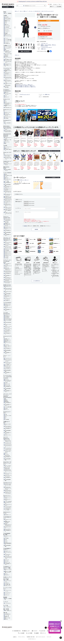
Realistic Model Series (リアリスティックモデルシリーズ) (8, 440)
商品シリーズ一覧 (7, 617)
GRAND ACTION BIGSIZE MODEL (7, 468)
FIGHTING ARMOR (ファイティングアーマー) (8, 427)
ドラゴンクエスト (7, 25)
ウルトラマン (7, 29)
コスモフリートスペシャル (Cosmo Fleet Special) (8, 451)
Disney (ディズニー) (8, 116)
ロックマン (6, 32)
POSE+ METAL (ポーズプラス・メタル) (8, 155)
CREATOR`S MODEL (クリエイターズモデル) (8, 485)
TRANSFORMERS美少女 (8, 323)
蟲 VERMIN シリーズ (8, 514)
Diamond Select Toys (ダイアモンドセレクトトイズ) (8, 557)
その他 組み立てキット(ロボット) (8, 189)
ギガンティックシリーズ (8, 343)
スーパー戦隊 (7, 181)
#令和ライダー (17, 55)
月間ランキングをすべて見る (54, 150)
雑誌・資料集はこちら (8, 610)
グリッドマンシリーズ (8, 146)
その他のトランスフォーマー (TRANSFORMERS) (8, 84)
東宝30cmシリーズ (7, 341)
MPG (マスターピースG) (8, 75)
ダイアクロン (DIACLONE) (7, 87)
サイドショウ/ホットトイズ (8, 553)
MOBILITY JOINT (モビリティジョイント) (8, 200)
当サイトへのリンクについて (40, 636)
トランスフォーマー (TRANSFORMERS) (8, 220)
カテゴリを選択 (5, 6)
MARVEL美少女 (7, 317)
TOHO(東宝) (6, 538)
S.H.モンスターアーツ (8, 63)
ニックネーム (18, 208)
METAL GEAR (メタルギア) (8, 503)
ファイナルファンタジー (8, 36)
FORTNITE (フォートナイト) (8, 308)
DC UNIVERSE (7, 27)
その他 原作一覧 (7, 43)
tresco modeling (48, 44)
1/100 (5, 101)
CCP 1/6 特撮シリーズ (8, 364)
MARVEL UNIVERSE (8, 18)
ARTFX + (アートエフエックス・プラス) (8, 329)
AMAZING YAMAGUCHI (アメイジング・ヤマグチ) (8, 289)
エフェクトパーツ (7, 593)
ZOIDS (6, 22)
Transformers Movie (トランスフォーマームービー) (8, 78)
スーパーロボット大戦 (8, 40)
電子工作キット (7, 574)
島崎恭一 (42, 44)
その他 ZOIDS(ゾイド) (8, 107)
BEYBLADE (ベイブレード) (8, 229)
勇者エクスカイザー (8, 34)
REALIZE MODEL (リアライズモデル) (8, 104)
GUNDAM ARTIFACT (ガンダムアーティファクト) (8, 205)
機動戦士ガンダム (7, 20)
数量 (39, 30)
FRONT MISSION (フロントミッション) (8, 282)
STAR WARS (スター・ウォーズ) (8, 115)
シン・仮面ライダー (46, 94)
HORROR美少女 (7, 316)
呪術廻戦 (6, 33)
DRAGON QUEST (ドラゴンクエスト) (8, 280)
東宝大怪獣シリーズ (8, 340)
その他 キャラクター (8, 585)
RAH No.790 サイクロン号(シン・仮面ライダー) (24, 84)
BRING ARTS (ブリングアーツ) (8, 266)
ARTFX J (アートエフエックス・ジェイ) (8, 327)
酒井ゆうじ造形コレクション (8, 346)
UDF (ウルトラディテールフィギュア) (8, 243)
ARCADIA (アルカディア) (8, 527)
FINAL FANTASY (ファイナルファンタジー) (8, 278)
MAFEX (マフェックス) (8, 248)
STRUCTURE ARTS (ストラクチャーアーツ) (8, 272)
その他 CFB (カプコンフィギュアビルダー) (8, 493)
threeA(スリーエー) (8, 551)
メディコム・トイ (44, 43)
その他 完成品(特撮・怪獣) (8, 185)
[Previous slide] (15, 27)
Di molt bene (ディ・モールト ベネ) (8, 555)
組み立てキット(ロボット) (8, 570)
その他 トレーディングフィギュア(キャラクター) (8, 213)
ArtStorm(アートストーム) (8, 520)
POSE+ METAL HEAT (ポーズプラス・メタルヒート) (8, 158)
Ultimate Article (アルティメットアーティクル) (8, 445)
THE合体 (6, 382)
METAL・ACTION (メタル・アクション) (8, 466)
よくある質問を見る (36, 280)
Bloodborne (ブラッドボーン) (8, 505)
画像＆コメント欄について (24, 179)
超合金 (6, 174)
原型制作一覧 (7, 616)
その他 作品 (6, 118)
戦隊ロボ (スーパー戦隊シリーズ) (8, 140)
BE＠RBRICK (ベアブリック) (8, 241)
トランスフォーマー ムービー (8, 58)
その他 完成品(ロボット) (8, 183)
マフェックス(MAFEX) (8, 46)
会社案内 (14, 636)
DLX (5, 418)
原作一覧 (6, 619)
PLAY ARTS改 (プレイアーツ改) (8, 264)
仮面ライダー (7, 24)
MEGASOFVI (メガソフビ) (8, 287)
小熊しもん (54, 44)
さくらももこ (7, 256)
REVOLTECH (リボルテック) (8, 292)
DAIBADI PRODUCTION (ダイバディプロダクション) (8, 524)
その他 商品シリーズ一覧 (8, 65)
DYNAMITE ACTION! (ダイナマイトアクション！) (8, 470)
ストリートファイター (8, 28)
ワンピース (6, 38)
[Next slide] (35, 27)
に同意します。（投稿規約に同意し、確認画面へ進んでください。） (37, 225)
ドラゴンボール (7, 30)
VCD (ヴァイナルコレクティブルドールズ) (8, 247)
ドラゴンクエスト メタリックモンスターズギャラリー (8, 61)
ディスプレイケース (8, 592)
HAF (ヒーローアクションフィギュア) (8, 474)
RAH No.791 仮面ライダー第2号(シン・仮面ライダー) (25, 85)
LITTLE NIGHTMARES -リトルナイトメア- (8, 507)
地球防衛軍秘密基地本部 (8, 544)
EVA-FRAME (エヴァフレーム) (8, 202)
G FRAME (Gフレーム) (8, 196)
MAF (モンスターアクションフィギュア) (8, 476)
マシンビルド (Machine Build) (7, 455)
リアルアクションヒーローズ (46, 47)
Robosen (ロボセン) (8, 529)
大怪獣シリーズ (7, 338)
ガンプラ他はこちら (8, 606)
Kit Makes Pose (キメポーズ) (8, 138)
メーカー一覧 (7, 615)
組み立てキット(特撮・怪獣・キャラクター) (8, 572)
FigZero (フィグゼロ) (8, 415)
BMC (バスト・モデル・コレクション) (8, 366)
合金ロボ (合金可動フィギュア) (8, 170)
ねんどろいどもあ (7, 385)
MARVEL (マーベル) (8, 112)
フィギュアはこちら (8, 603)
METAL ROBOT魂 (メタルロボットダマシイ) (8, 131)
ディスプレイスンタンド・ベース (8, 591)
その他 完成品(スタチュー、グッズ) (8, 509)
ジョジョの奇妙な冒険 (8, 39)
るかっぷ (6, 453)
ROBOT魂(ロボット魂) (8, 59)
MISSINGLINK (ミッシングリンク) (8, 73)
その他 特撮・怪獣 (7, 584)
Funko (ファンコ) (7, 562)
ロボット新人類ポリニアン (8, 123)
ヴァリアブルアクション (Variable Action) (8, 448)
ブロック (6, 573)
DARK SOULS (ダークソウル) (8, 500)
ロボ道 (6, 414)
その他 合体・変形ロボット (8, 150)
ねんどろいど (7, 379)
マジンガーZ (6, 42)
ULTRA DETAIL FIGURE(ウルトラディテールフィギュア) (8, 51)
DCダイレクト (7, 559)
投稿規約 (25, 225)
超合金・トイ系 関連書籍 (8, 599)
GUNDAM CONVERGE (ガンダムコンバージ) (8, 198)
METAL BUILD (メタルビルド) (8, 129)
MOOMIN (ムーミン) (8, 255)
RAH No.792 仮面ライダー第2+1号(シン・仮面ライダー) (26, 86)
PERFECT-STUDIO (44, 45)
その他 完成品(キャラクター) (8, 187)
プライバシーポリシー (21, 636)
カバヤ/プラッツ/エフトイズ (8, 581)
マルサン (6, 540)
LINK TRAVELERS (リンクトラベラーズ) (8, 195)
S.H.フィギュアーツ (7, 48)
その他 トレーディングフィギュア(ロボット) (8, 208)
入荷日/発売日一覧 (7, 614)
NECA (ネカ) (6, 561)
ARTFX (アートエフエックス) (8, 325)
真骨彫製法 (6, 56)
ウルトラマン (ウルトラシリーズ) (8, 94)
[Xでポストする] (48, 51)
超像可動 (6, 400)
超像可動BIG (6, 401)
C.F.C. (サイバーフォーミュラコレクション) (8, 443)
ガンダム (6, 176)
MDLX (6, 416)
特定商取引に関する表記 (30, 636)
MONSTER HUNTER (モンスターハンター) (8, 491)
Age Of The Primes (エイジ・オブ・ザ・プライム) (8, 81)
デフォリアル (7, 344)
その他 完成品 (7, 250)
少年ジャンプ (7, 96)
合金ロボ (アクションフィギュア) (8, 164)
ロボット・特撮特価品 (8, 13)
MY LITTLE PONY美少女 (8, 321)
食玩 (5, 49)
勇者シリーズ (7, 148)
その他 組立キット (7, 300)
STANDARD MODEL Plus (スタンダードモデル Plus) (8, 488)
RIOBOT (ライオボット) (8, 425)
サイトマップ (49, 636)
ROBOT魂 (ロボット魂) (8, 175)
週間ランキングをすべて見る (43, 150)
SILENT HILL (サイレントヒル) (8, 497)
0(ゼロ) (6, 539)
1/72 (5, 100)
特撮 (5, 143)
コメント (17, 211)
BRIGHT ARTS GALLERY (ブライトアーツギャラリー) (8, 268)
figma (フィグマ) (7, 383)
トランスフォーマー (8, 19)
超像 (5, 398)
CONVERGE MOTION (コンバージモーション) (8, 192)
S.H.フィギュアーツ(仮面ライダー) (8, 54)
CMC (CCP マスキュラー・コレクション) (8, 363)
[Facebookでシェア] (51, 51)
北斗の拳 (6, 408)
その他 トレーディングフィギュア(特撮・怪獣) (8, 210)
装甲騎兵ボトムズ (7, 223)
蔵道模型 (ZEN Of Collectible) (7, 522)
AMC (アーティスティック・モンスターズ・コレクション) (8, 360)
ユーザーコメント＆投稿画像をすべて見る (52, 177)
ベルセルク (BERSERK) (8, 501)
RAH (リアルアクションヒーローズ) (8, 245)
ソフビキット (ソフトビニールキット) (8, 299)
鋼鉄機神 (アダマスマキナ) (8, 71)
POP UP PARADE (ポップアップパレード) (8, 381)
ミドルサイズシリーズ (8, 358)
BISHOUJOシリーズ (8, 315)
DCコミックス (7, 113)
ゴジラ (6, 23)
